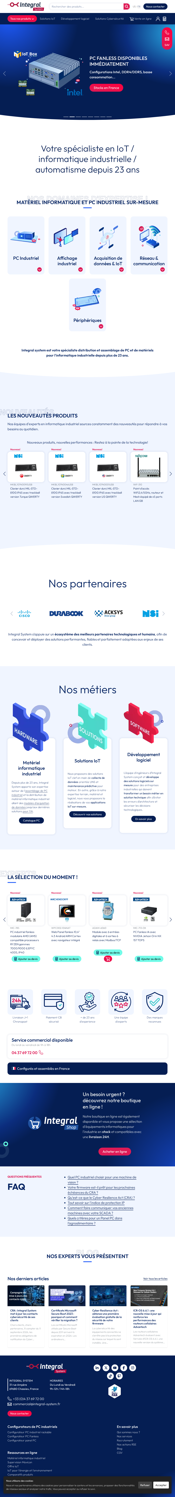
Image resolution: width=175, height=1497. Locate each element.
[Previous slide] (4, 73)
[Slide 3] (78, 117)
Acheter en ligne (115, 1151)
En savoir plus (143, 819)
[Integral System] (26, 6)
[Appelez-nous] (167, 32)
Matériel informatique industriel (26, 1458)
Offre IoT (13, 1466)
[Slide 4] (84, 117)
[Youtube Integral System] (114, 1367)
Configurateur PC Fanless (23, 1436)
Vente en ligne (143, 18)
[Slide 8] (109, 117)
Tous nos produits (20, 18)
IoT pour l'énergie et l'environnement (30, 1470)
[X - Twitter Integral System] (106, 1367)
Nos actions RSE (126, 1444)
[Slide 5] (90, 117)
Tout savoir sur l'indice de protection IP (96, 1203)
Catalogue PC (31, 820)
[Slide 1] (66, 117)
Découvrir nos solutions (87, 814)
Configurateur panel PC (22, 1440)
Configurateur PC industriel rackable (29, 1432)
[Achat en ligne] (53, 1123)
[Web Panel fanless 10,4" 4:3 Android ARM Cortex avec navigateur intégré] (26, 910)
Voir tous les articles (155, 1278)
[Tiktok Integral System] (110, 1376)
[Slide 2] (72, 117)
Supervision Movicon (20, 1462)
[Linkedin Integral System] (97, 1367)
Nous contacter (155, 6)
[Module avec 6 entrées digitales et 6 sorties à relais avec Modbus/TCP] (67, 910)
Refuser (145, 1485)
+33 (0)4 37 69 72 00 (28, 1399)
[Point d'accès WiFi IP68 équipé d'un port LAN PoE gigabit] (149, 467)
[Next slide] (170, 73)
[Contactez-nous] (167, 38)
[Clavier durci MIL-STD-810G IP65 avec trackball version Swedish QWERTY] (26, 467)
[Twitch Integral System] (119, 1376)
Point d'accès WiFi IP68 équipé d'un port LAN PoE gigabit (148, 492)
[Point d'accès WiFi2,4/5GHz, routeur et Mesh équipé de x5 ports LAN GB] (108, 467)
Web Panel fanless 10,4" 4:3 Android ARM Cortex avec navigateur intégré (25, 936)
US (134, 6)
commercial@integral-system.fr (36, 1404)
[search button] (127, 6)
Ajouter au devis (28, 959)
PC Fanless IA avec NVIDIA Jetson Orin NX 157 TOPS (106, 936)
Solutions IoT (47, 18)
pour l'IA (28, 811)
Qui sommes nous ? (128, 1432)
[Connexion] (157, 18)
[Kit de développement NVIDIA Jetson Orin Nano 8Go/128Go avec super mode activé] (149, 910)
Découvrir (101, 90)
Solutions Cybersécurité (109, 18)
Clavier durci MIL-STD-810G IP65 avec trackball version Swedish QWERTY (25, 492)
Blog (119, 1448)
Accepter (161, 1485)
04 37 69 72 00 (24, 1052)
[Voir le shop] (67, 959)
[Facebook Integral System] (123, 1367)
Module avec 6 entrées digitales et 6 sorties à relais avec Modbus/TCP (65, 936)
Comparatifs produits (20, 1474)
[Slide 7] (102, 117)
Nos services (124, 1436)
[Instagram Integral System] (132, 1367)
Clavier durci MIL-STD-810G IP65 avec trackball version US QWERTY (66, 492)
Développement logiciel (75, 18)
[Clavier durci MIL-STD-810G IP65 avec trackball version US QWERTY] (67, 467)
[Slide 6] (96, 117)
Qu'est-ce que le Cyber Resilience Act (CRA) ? (101, 1197)
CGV (120, 1452)
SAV (167, 45)
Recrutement (125, 1440)
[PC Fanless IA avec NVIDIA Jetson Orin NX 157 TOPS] (108, 910)
